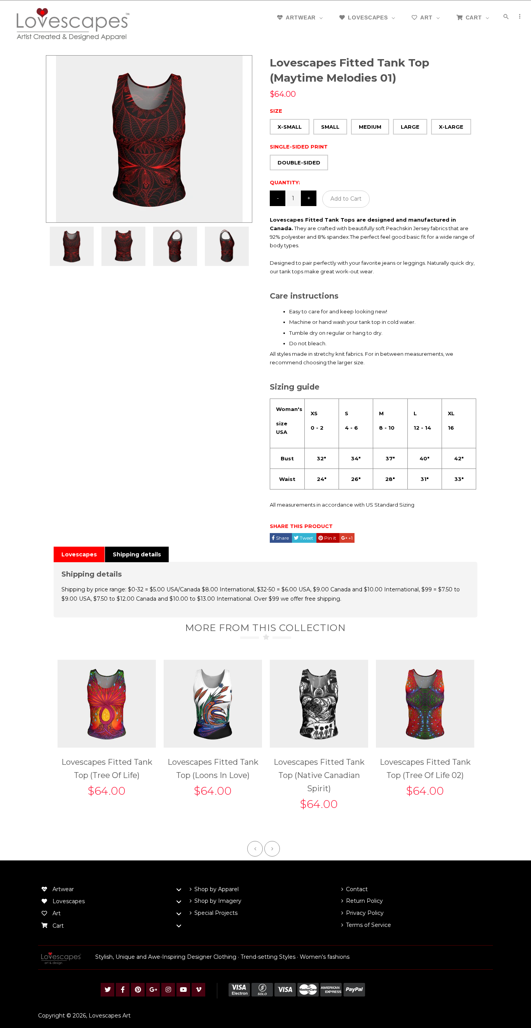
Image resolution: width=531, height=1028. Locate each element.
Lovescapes (79, 554)
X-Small (290, 127)
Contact (357, 889)
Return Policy (364, 900)
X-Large (451, 127)
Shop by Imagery (217, 900)
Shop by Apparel (216, 889)
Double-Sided (299, 162)
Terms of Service (368, 924)
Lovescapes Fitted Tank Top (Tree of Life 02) (425, 768)
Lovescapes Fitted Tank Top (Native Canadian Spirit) (319, 775)
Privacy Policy (365, 912)
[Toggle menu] (179, 889)
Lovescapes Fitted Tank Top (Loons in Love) (213, 768)
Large (410, 127)
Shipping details (137, 554)
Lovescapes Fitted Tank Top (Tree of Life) (106, 768)
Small (330, 127)
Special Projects (216, 912)
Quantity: (285, 182)
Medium (370, 127)
